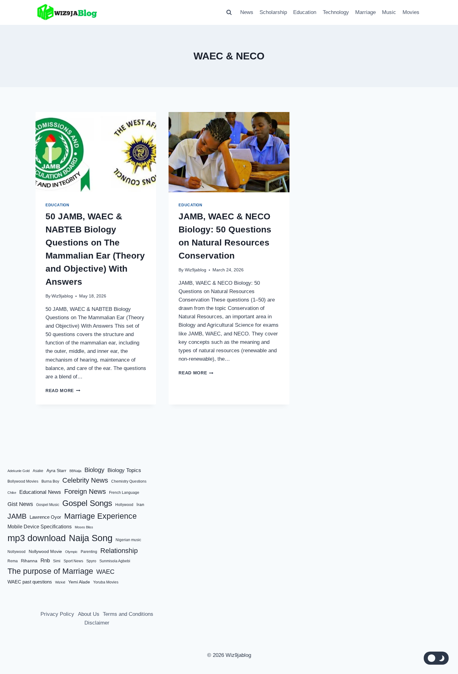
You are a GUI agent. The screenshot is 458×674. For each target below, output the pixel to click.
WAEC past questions (29, 581)
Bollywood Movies (22, 481)
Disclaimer (96, 623)
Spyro (91, 561)
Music (389, 12)
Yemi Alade (79, 582)
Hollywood (124, 505)
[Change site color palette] (436, 658)
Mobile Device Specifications (39, 526)
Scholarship (273, 12)
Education (304, 12)
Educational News (40, 492)
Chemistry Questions (128, 481)
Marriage (365, 12)
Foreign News (85, 491)
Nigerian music (128, 540)
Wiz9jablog (62, 296)
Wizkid (60, 582)
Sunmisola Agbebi (114, 561)
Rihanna (29, 561)
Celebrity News (85, 480)
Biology (94, 469)
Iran (140, 504)
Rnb (45, 560)
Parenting (89, 552)
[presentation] (96, 152)
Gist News (20, 504)
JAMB (16, 516)
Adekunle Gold (18, 471)
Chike (11, 492)
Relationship (119, 551)
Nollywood (16, 552)
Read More (62, 390)
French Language (124, 492)
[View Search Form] (229, 12)
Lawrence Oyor (45, 517)
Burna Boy (50, 481)
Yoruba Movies (105, 582)
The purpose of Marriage (50, 571)
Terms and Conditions (128, 614)
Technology (336, 12)
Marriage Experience (100, 516)
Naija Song (90, 538)
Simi (56, 561)
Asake (38, 471)
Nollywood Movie (45, 551)
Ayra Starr (56, 470)
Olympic (71, 552)
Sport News (73, 561)
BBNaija (75, 471)
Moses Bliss (84, 527)
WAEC (105, 571)
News (246, 12)
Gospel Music (47, 505)
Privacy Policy (57, 614)
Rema (12, 561)
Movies (411, 12)
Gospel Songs (87, 503)
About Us (88, 614)
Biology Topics (124, 470)
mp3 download (36, 538)
